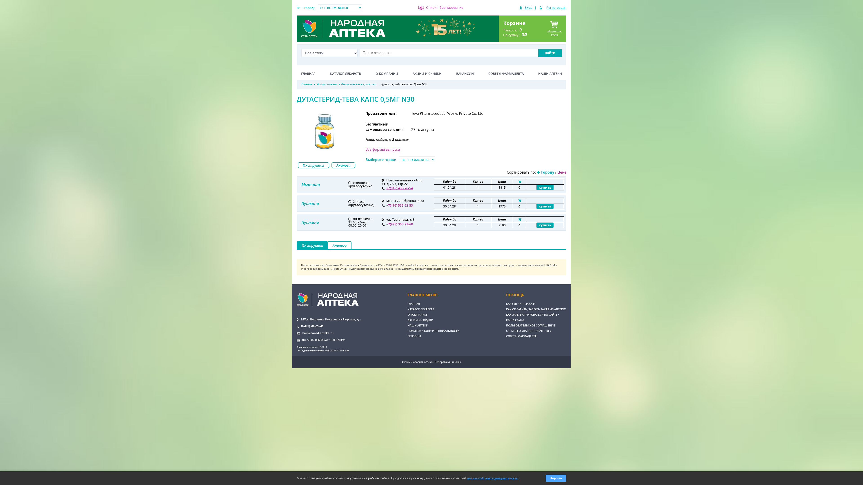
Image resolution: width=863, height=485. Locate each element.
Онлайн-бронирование (444, 7)
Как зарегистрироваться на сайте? (532, 315)
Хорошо (556, 478)
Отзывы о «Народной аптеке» (528, 331)
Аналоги (343, 165)
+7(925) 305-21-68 (399, 224)
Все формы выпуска (382, 149)
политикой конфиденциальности (492, 478)
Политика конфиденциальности (434, 331)
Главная (308, 73)
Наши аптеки (550, 73)
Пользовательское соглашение (530, 325)
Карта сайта (515, 320)
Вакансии (465, 73)
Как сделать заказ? (520, 304)
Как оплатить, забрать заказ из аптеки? (536, 309)
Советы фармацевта (506, 73)
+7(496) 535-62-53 (399, 205)
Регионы (414, 336)
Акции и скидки (427, 73)
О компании (387, 73)
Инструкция (313, 165)
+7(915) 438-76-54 (399, 188)
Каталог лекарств (345, 73)
